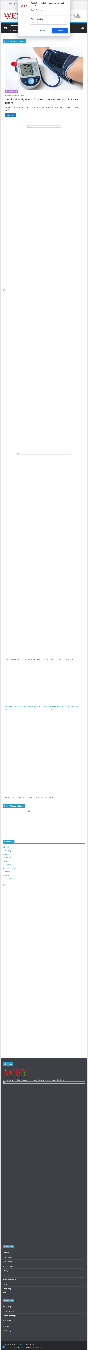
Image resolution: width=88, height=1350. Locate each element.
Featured (6, 1275)
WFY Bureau (20, 95)
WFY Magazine (15, 25)
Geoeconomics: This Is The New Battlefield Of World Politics (21, 708)
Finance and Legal (9, 1316)
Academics (7, 1320)
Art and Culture (8, 858)
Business (6, 1326)
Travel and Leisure (9, 868)
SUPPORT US (9, 878)
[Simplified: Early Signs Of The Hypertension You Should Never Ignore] (44, 68)
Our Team (6, 872)
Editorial (6, 847)
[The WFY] (5, 27)
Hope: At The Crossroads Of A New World (58, 659)
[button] (17, 30)
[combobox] (35, 22)
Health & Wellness (11, 91)
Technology (7, 1307)
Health (5, 1284)
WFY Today (7, 1331)
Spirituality (7, 1289)
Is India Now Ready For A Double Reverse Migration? (21, 659)
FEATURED (7, 865)
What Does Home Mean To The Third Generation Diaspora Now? (61, 708)
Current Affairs (8, 1311)
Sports (5, 1292)
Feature (13, 30)
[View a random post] (82, 27)
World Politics (7, 854)
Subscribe (60, 31)
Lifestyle (6, 861)
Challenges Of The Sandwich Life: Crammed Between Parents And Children (29, 797)
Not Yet (42, 31)
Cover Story (7, 851)
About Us (6, 875)
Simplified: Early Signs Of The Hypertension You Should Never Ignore (41, 101)
